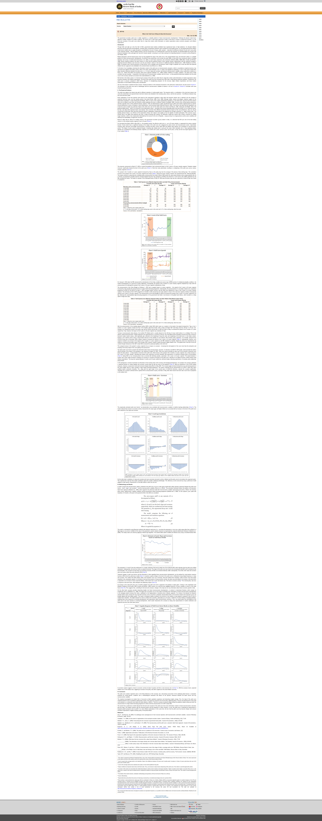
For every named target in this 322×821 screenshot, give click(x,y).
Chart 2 (149, 168)
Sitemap (198, 815)
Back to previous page (161, 796)
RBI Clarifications (157, 812)
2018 (200, 36)
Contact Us (119, 812)
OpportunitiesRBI (157, 810)
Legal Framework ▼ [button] (172, 12)
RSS (192, 804)
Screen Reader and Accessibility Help (196, 818)
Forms (154, 804)
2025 (200, 21)
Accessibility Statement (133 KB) (179, 818)
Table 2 (179, 339)
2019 (200, 33)
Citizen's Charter (121, 808)
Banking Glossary (121, 806)
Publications (124, 16)
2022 (200, 27)
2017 (200, 38)
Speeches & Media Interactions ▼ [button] (151, 12)
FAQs (136, 810)
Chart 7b (123, 587)
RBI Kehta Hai (174, 804)
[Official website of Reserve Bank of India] (129, 6)
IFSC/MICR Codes (157, 806)
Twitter (199, 804)
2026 (200, 19)
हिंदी (204, 1)
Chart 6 (144, 572)
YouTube (193, 806)
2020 (200, 31)
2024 (200, 23)
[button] (177, 1)
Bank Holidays (120, 804)
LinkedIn (200, 808)
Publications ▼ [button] (163, 12)
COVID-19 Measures (140, 804)
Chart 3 (129, 169)
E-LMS (136, 806)
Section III (176, 86)
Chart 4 (172, 364)
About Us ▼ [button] (123, 12)
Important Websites (157, 808)
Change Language (199, 1)
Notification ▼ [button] (130, 12)
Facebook (193, 808)
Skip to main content (121, 1)
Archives (201, 39)
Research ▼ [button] (181, 12)
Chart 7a (154, 582)
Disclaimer (203, 815)
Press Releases (138, 12)
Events (136, 808)
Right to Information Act (176, 810)
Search (202, 8)
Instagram (200, 806)
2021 (200, 29)
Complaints (120, 810)
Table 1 (126, 131)
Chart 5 (191, 407)
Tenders (172, 812)
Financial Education (139, 812)
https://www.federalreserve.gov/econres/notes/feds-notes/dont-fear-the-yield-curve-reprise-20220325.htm (143, 728)
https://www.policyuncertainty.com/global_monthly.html (130, 788)
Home (117, 12)
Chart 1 (149, 121)
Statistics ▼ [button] (188, 12)
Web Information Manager (122, 818)
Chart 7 (142, 576)
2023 (200, 25)
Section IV (182, 86)
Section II (193, 84)
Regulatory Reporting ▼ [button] (197, 12)
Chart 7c (176, 688)
